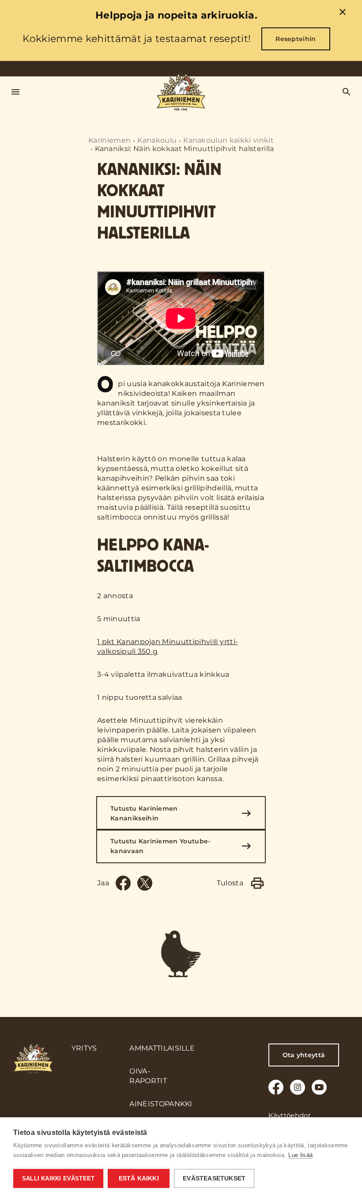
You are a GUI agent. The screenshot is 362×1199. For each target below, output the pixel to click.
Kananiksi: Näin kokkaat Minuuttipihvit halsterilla (184, 148)
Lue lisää (300, 1155)
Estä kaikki (139, 1178)
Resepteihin (295, 39)
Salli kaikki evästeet (58, 1178)
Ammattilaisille (162, 1048)
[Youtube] (319, 1087)
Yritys (84, 1048)
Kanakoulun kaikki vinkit (228, 140)
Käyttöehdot (289, 1115)
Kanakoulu (157, 140)
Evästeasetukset (214, 1178)
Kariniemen (109, 140)
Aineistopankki (160, 1104)
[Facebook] (123, 883)
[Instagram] (297, 1087)
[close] (342, 13)
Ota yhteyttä (304, 1055)
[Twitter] (144, 883)
